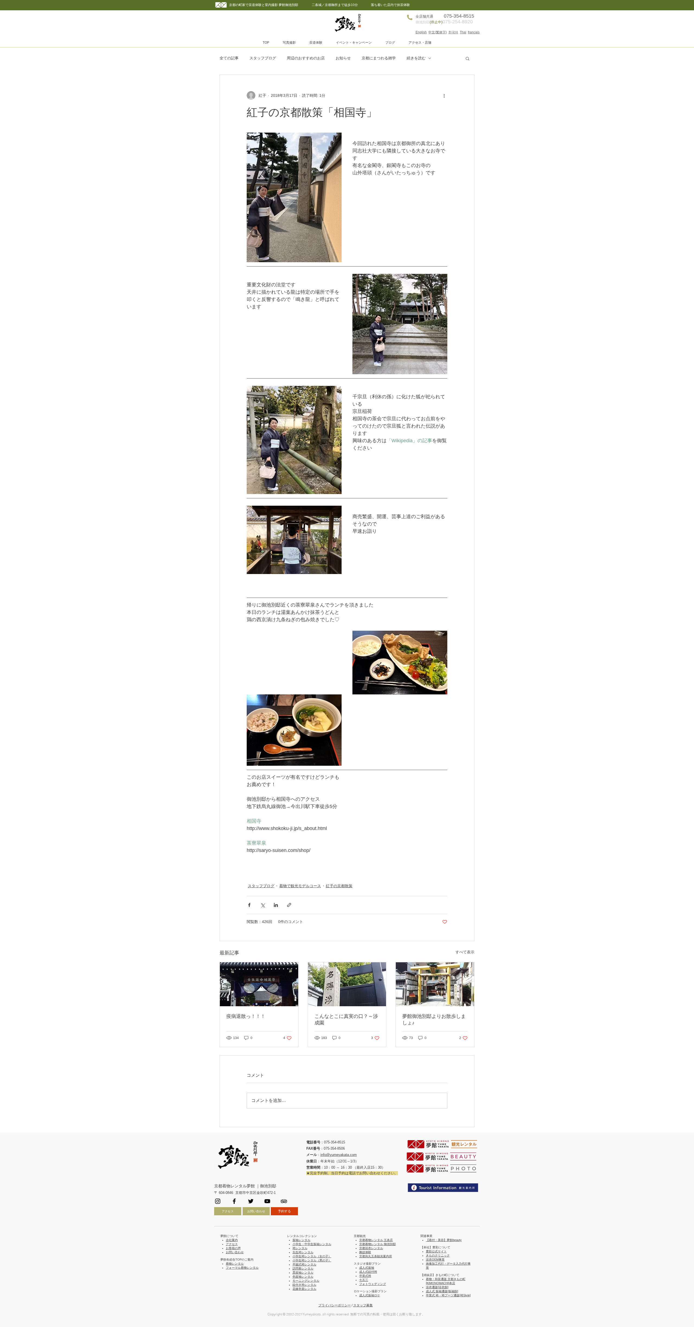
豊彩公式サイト (436, 1251)
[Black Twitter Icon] (250, 1201)
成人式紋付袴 (368, 1271)
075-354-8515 (334, 1142)
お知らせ (343, 58)
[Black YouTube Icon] (267, 1201)
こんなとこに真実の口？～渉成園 (346, 1019)
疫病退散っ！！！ (245, 1016)
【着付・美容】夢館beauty (444, 1240)
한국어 (453, 32)
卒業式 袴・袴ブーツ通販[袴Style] (448, 1295)
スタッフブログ (262, 58)
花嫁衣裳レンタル (304, 1288)
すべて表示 (464, 952)
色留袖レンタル (303, 1276)
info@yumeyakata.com (338, 1155)
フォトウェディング (372, 1284)
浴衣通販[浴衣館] (437, 1287)
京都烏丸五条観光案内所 (375, 1256)
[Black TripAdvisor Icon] (283, 1201)
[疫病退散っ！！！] (259, 984)
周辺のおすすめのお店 (306, 58)
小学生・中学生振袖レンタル (312, 1244)
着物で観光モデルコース (300, 886)
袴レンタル (300, 1248)
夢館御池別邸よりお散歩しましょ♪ (434, 1019)
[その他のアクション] (444, 95)
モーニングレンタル (306, 1280)
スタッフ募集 (363, 1305)
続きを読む (416, 58)
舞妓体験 (365, 1252)
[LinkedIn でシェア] (275, 905)
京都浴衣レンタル (371, 1248)
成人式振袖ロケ (369, 1295)
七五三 (363, 1279)
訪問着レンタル (303, 1268)
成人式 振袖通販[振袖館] (442, 1291)
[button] (289, 43)
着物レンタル (235, 1263)
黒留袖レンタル (303, 1272)
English (421, 32)
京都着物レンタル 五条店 (376, 1240)
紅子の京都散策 (339, 886)
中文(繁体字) (437, 32)
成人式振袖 (366, 1267)
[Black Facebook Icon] (234, 1201)
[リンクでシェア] (289, 905)
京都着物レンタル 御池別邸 (377, 1244)
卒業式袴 (365, 1275)
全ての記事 (229, 58)
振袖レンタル (301, 1240)
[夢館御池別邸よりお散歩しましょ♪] (435, 984)
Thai (463, 32)
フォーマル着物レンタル (242, 1267)
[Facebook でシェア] (249, 905)
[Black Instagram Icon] (217, 1201)
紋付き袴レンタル (304, 1284)
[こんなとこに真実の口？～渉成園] (347, 984)
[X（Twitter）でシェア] (262, 905)
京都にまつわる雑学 (379, 58)
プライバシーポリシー (334, 1305)
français (474, 32)
